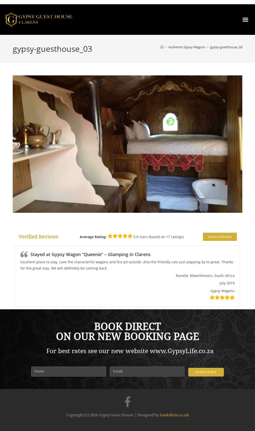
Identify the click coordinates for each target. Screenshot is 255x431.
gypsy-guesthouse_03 (226, 47)
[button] (245, 19)
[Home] (162, 47)
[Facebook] (127, 401)
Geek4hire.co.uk (174, 415)
